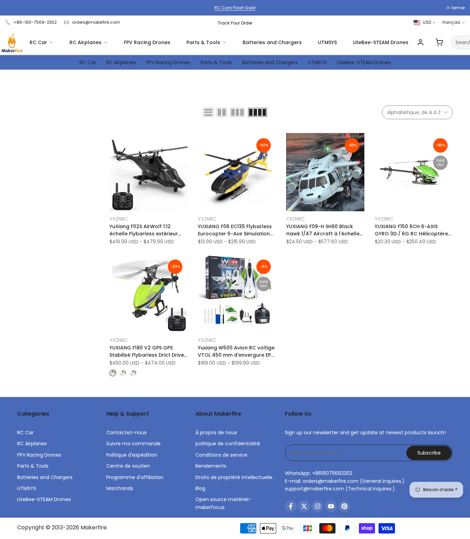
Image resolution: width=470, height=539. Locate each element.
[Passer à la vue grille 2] (222, 112)
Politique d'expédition (131, 454)
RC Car (38, 42)
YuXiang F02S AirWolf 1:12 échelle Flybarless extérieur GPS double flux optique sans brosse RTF (146, 230)
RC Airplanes (86, 42)
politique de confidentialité (227, 443)
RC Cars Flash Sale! (235, 8)
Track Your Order (235, 23)
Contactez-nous (126, 432)
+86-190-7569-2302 (35, 22)
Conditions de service (221, 454)
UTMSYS (327, 42)
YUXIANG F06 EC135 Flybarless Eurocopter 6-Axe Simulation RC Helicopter (235, 230)
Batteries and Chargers (272, 42)
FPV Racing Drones (147, 42)
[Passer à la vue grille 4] (257, 112)
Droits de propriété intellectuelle (234, 477)
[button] (113, 140)
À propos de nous (216, 432)
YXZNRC (118, 218)
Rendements (210, 465)
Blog (200, 488)
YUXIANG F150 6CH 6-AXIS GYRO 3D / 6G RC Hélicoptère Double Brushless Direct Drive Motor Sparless (411, 230)
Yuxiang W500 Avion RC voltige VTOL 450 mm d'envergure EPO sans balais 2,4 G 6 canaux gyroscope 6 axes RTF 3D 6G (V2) (236, 351)
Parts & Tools (203, 42)
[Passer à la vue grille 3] (237, 112)
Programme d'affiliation (134, 477)
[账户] (420, 42)
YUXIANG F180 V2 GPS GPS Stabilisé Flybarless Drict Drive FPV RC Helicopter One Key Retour (146, 351)
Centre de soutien (128, 465)
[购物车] (439, 42)
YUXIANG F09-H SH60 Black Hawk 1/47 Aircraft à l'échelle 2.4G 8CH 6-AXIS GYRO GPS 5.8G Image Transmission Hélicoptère (323, 230)
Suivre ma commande (133, 443)
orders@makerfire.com (96, 22)
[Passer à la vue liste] (208, 112)
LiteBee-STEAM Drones (380, 42)
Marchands (119, 488)
